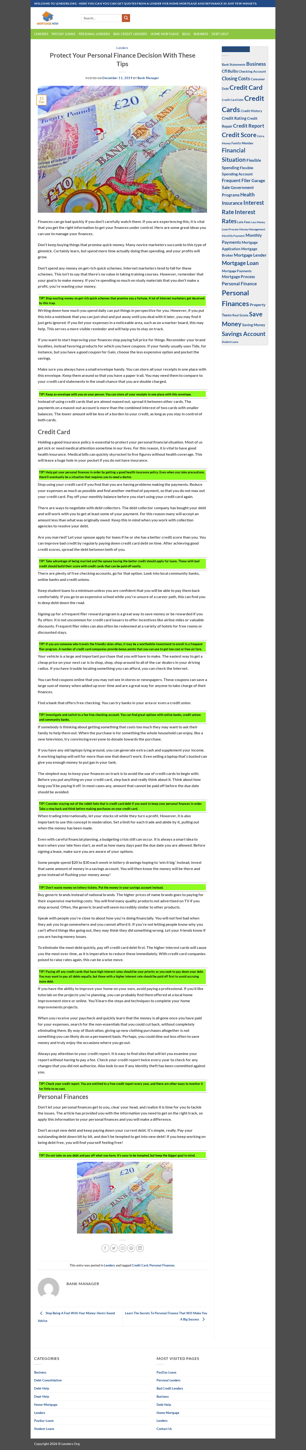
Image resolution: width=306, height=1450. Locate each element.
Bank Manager (148, 78)
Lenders (41, 34)
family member (242, 143)
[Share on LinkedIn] (140, 1248)
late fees (244, 222)
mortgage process (238, 276)
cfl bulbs (230, 71)
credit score (239, 135)
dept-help (41, 1396)
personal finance (239, 283)
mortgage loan (240, 263)
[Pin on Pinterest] (131, 1248)
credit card (140, 1265)
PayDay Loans (63, 34)
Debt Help (220, 34)
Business (256, 64)
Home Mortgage (165, 34)
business (201, 34)
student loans (230, 341)
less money (258, 222)
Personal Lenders (94, 34)
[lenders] (54, 18)
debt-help (41, 1388)
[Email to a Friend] (122, 1248)
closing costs (236, 78)
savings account (244, 333)
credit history (251, 111)
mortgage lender (250, 255)
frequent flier (236, 180)
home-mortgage (45, 1405)
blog (186, 34)
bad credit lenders (130, 34)
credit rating (234, 118)
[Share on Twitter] (114, 1248)
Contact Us (164, 1429)
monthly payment (233, 235)
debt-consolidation (48, 1380)
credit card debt (233, 99)
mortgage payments (236, 271)
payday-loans (44, 1421)
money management (252, 229)
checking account (252, 71)
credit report (248, 126)
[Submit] (126, 18)
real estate (240, 315)
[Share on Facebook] (105, 1248)
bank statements (234, 64)
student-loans (44, 1429)
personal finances (162, 1265)
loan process (230, 229)
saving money (253, 325)
